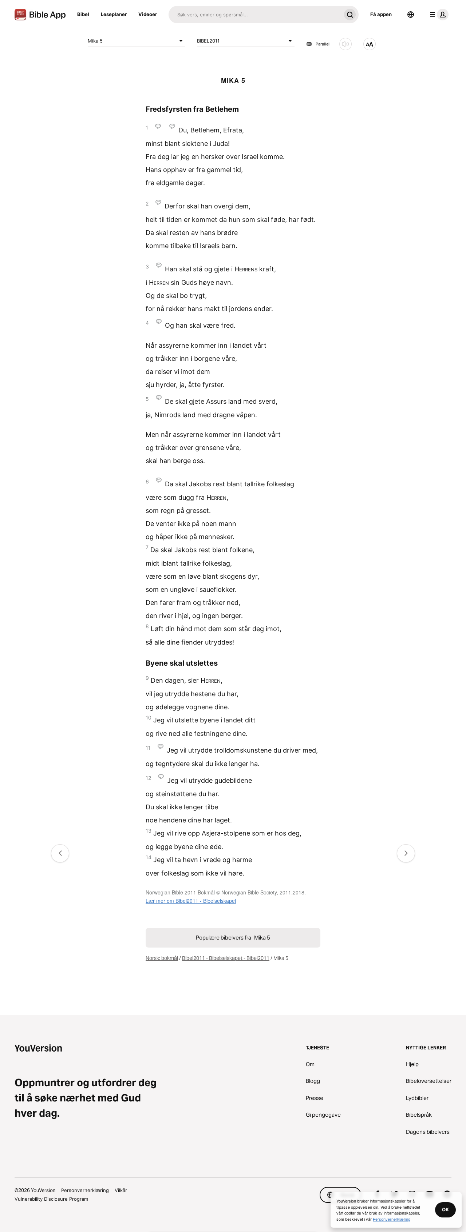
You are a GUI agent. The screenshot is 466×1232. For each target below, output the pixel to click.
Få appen (381, 14)
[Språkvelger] (410, 14)
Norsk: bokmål (162, 958)
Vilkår (121, 1190)
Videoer (147, 14)
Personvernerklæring (85, 1190)
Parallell (323, 44)
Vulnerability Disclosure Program (51, 1199)
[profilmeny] (437, 14)
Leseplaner (114, 14)
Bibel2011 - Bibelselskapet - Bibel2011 (225, 958)
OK (445, 1209)
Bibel (83, 14)
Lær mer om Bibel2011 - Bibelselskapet (191, 900)
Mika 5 (95, 40)
